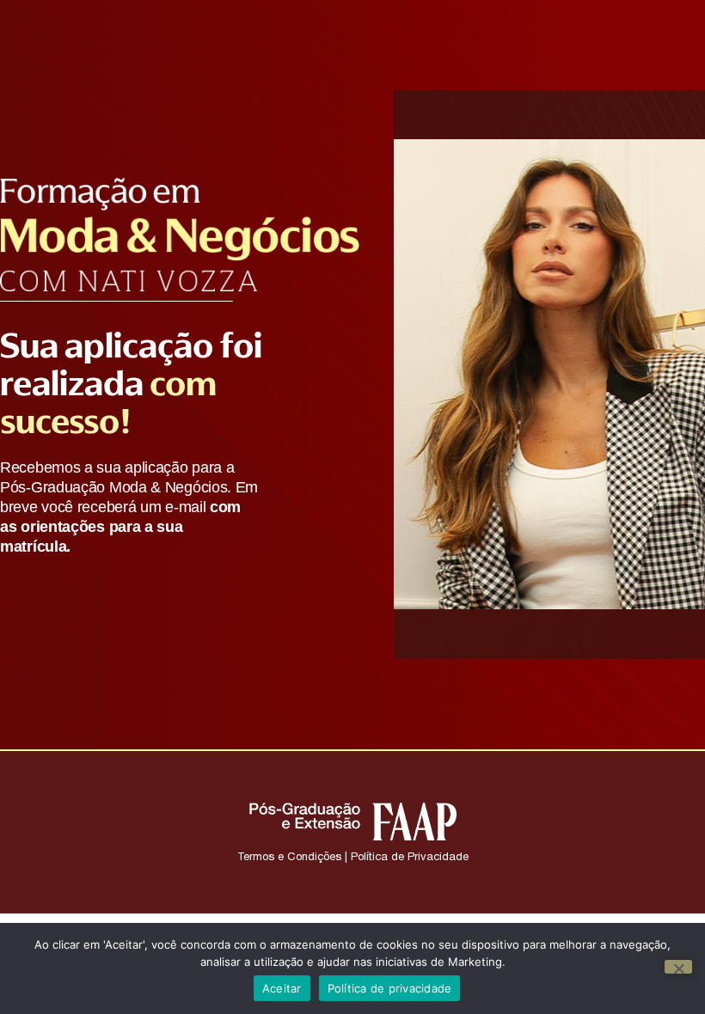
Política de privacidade (390, 988)
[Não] (678, 967)
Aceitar (282, 988)
